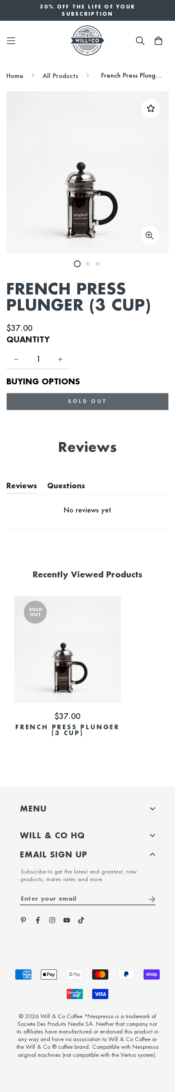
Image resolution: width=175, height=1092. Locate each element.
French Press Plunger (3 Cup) (67, 730)
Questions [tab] (66, 487)
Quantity (28, 339)
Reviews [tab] (21, 487)
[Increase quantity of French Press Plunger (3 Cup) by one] (60, 359)
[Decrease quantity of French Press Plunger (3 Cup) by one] (16, 359)
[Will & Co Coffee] (87, 40)
